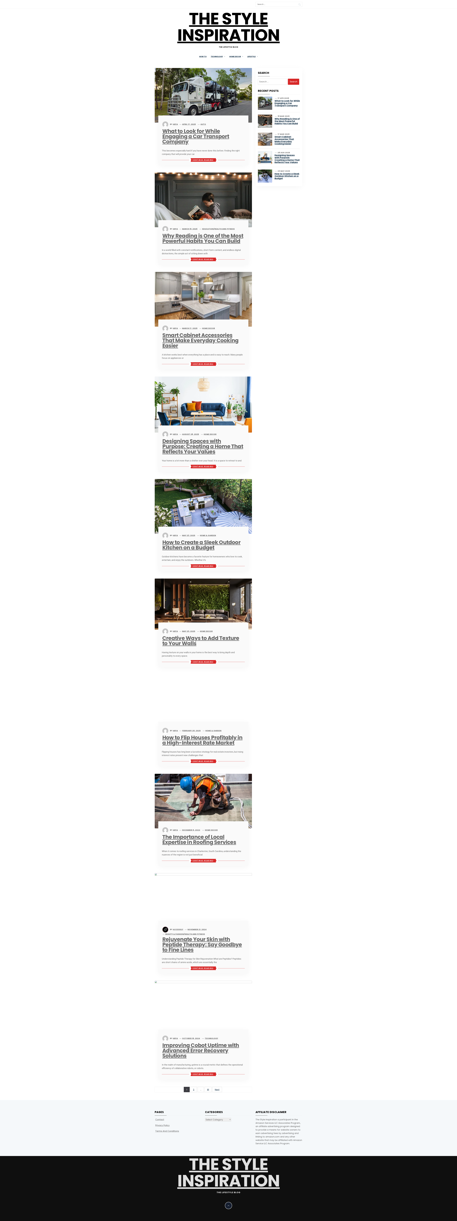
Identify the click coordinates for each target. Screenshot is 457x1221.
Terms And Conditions (167, 1131)
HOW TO (203, 56)
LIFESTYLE (251, 56)
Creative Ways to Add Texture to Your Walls (200, 640)
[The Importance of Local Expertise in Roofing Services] (203, 800)
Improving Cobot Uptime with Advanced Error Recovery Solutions (200, 1050)
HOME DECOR (235, 56)
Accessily (178, 929)
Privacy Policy (162, 1125)
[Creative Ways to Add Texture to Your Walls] (203, 603)
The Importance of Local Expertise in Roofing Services (199, 839)
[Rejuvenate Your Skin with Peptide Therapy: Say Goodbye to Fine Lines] (203, 900)
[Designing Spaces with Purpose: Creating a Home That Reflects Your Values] (203, 404)
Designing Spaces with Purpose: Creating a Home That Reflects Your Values (202, 446)
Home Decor (208, 328)
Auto (203, 124)
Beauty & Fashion (174, 934)
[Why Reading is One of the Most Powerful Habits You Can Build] (203, 199)
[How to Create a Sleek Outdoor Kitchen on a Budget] (203, 506)
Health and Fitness (224, 229)
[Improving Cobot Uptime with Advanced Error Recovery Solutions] (203, 1008)
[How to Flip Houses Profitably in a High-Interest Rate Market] (203, 701)
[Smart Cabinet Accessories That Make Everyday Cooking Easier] (203, 299)
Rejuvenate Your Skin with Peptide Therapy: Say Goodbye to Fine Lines (202, 944)
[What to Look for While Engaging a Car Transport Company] (203, 95)
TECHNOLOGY (217, 56)
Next (217, 1089)
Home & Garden (208, 535)
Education (208, 229)
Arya (175, 124)
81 (208, 1089)
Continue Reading (203, 160)
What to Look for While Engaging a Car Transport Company (195, 136)
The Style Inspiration (228, 27)
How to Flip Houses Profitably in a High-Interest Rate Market (202, 740)
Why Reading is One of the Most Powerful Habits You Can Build (202, 238)
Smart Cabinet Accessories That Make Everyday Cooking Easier (200, 340)
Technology (211, 1038)
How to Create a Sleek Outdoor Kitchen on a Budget (201, 545)
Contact (159, 1119)
